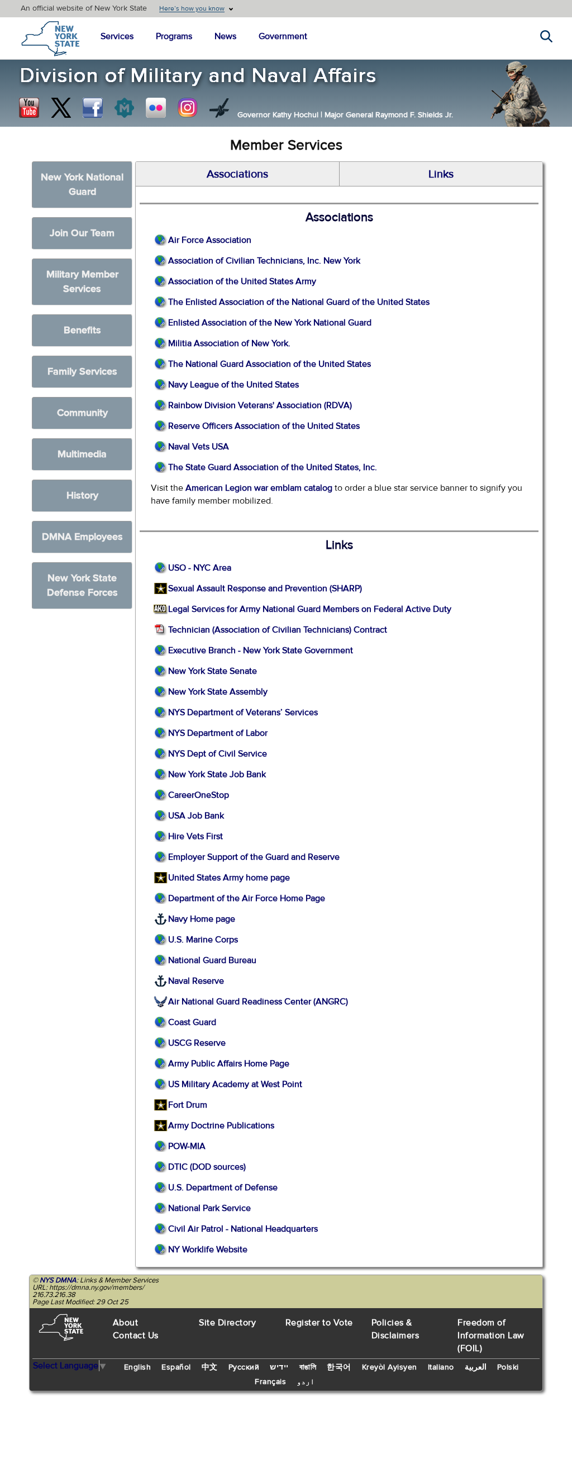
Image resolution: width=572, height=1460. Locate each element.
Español (176, 1367)
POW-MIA (187, 1146)
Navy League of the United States (233, 384)
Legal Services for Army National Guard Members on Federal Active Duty (309, 609)
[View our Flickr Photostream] (156, 108)
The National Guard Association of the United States (269, 364)
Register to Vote (319, 1322)
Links (441, 174)
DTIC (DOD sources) (207, 1166)
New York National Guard (82, 184)
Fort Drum (187, 1104)
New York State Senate (212, 671)
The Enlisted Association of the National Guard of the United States (299, 302)
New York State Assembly (218, 691)
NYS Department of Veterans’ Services (243, 712)
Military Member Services (82, 281)
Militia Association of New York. (229, 343)
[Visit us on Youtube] (29, 108)
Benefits (82, 330)
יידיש (279, 1367)
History (82, 495)
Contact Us (136, 1335)
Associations (237, 174)
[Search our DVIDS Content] (219, 108)
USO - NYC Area (199, 567)
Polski (508, 1367)
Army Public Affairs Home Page (228, 1063)
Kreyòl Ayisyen (389, 1367)
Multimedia (82, 454)
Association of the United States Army (242, 281)
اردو (305, 1382)
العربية (476, 1367)
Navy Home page (201, 919)
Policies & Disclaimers (395, 1329)
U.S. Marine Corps (203, 939)
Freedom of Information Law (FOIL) (491, 1335)
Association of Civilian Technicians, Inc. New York (264, 260)
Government (283, 36)
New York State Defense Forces (82, 585)
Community (82, 412)
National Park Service (209, 1208)
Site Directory (227, 1322)
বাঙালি (308, 1367)
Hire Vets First (195, 836)
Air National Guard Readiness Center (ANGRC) (258, 1001)
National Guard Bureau (212, 960)
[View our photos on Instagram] (188, 108)
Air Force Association (209, 240)
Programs (174, 36)
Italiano (441, 1367)
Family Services (82, 371)
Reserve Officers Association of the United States (264, 426)
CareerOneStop (198, 795)
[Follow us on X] (61, 108)
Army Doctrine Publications (221, 1125)
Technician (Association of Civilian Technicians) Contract (277, 629)
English (137, 1367)
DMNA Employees (82, 536)
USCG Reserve (197, 1043)
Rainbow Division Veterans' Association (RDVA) (260, 405)
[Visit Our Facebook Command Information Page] (93, 108)
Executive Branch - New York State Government (260, 650)
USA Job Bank (196, 815)
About (126, 1322)
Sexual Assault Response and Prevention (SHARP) (265, 588)
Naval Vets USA (198, 446)
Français (270, 1382)
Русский (244, 1367)
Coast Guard (192, 1022)
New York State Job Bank (217, 774)
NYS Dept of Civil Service (217, 753)
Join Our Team (82, 233)
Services (117, 36)
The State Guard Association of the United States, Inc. (272, 467)
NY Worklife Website (207, 1249)
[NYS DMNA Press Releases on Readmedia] (124, 108)
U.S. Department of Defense (223, 1187)
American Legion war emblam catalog (258, 488)
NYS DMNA (58, 1280)
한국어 (339, 1367)
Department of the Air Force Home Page (246, 898)
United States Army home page (229, 877)
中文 (210, 1367)
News (225, 36)
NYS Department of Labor (218, 733)
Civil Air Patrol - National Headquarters (243, 1228)
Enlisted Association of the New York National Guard (269, 322)
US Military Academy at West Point (235, 1084)
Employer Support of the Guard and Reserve (254, 857)
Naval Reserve (196, 981)
